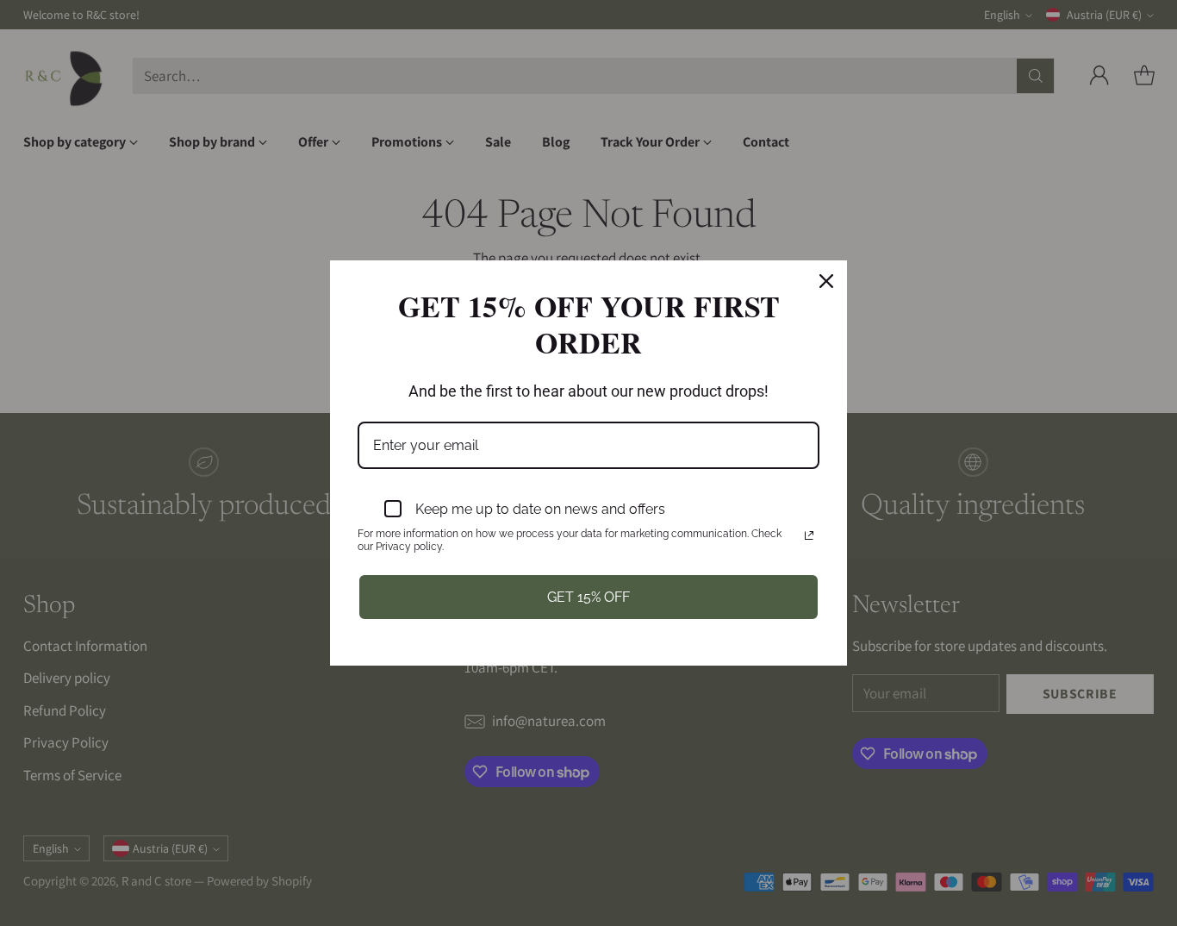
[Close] (826, 281)
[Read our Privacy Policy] (809, 535)
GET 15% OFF (588, 597)
